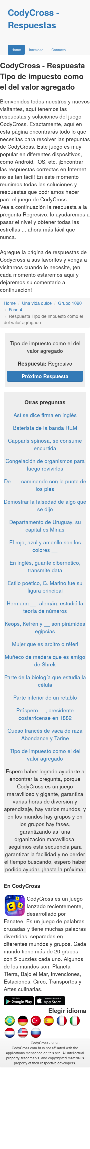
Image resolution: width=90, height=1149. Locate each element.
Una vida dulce (37, 303)
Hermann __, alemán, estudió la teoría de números (45, 606)
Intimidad (36, 49)
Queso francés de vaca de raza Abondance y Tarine (45, 734)
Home (16, 49)
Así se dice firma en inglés (45, 415)
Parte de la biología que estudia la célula (45, 680)
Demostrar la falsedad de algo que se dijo (45, 505)
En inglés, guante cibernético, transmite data (45, 566)
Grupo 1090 (70, 303)
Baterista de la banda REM (45, 427)
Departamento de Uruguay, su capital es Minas (45, 525)
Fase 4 (15, 309)
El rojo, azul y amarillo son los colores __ (45, 545)
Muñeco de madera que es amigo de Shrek (45, 660)
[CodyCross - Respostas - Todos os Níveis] (10, 1019)
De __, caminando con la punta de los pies (45, 484)
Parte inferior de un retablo (45, 697)
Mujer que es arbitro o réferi (45, 644)
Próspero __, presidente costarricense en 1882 (45, 713)
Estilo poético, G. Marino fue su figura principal (45, 586)
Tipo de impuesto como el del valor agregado (45, 754)
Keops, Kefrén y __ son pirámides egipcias (45, 627)
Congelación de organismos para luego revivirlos (45, 464)
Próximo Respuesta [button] (45, 376)
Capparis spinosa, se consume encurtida (45, 444)
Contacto (59, 49)
